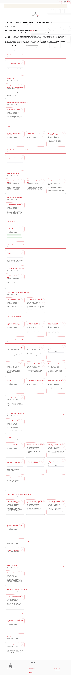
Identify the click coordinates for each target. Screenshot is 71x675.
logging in (56, 42)
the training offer (12, 26)
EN (60, 1)
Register (64, 1)
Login (69, 1)
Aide (30, 670)
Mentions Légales (58, 665)
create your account (39, 41)
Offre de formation (33, 665)
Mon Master (37, 28)
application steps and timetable (32, 45)
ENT (30, 672)
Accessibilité (57, 670)
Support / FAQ (57, 672)
